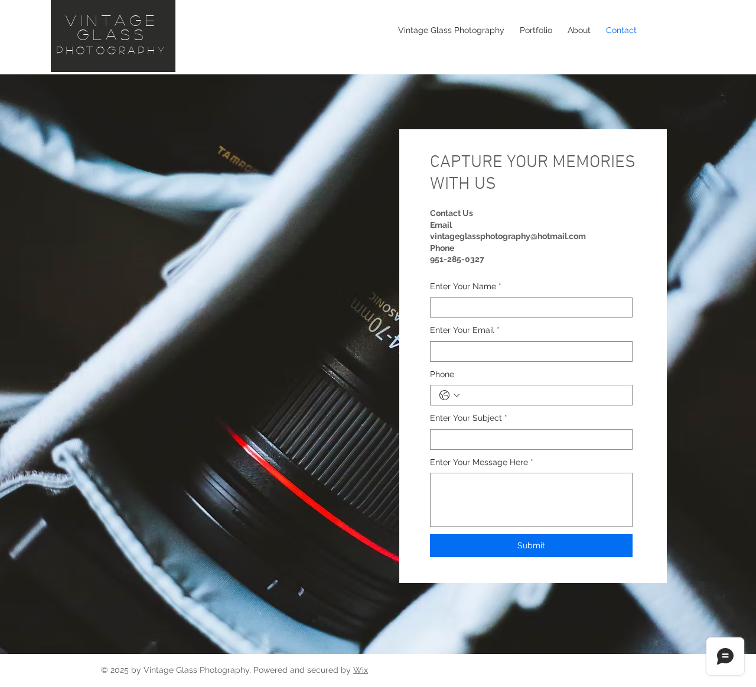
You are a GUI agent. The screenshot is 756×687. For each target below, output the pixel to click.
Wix (360, 670)
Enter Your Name (465, 286)
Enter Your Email (465, 330)
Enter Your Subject (468, 418)
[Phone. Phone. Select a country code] (449, 395)
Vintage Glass (112, 27)
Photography (112, 50)
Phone (442, 374)
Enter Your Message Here (481, 462)
